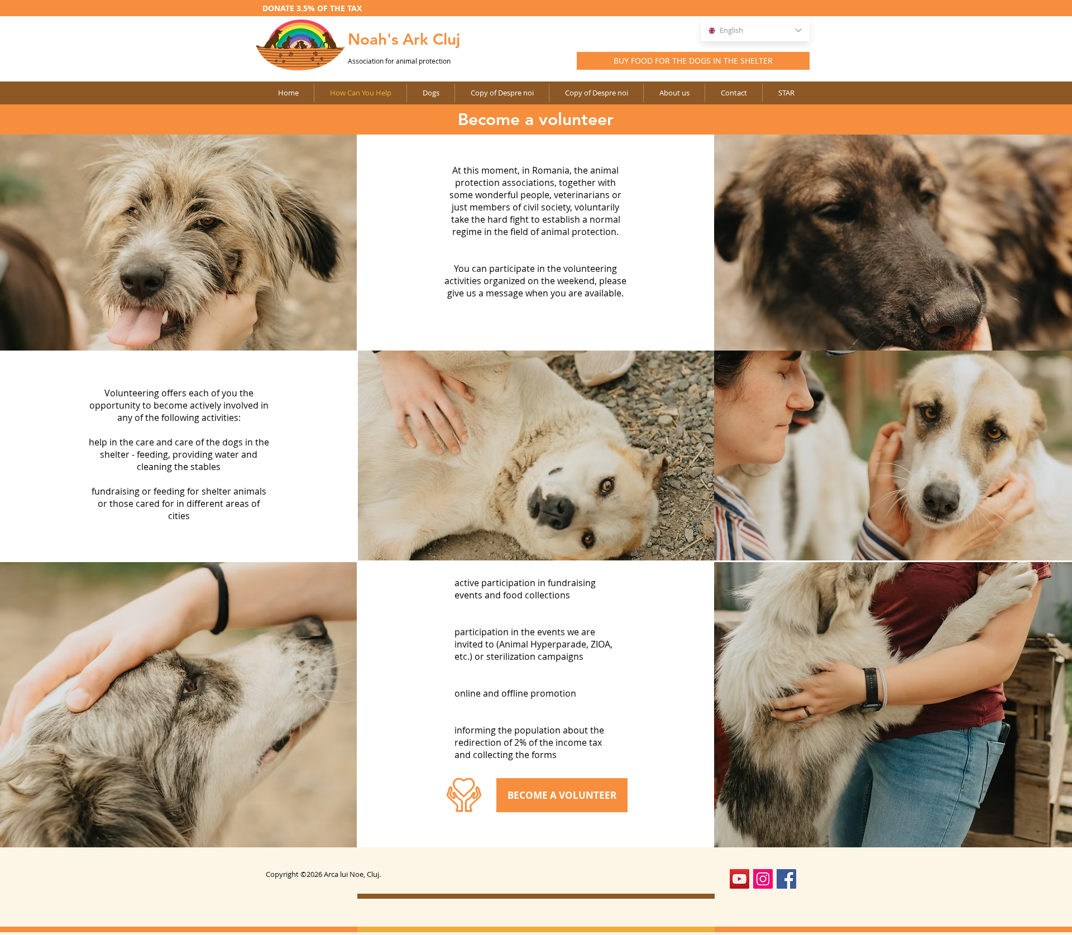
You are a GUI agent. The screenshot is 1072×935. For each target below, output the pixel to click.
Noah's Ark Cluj (404, 39)
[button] (501, 93)
